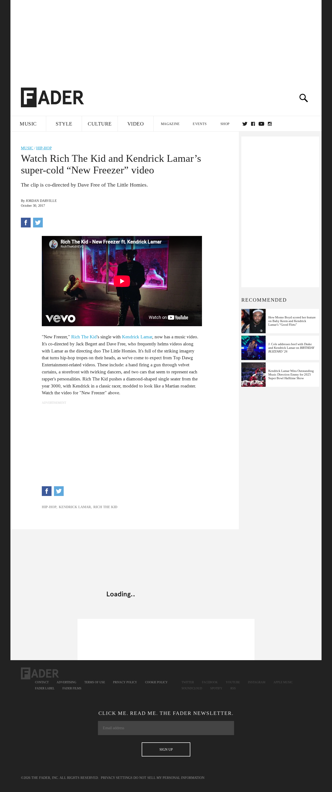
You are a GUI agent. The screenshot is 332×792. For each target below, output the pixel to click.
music (27, 148)
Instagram (256, 682)
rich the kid (105, 507)
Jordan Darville (41, 201)
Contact (42, 682)
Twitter (244, 124)
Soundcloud (192, 688)
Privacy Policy (125, 682)
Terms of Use (94, 682)
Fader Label (44, 688)
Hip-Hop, (49, 507)
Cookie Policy (156, 682)
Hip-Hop (44, 148)
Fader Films (71, 688)
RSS (233, 688)
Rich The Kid (84, 336)
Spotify (216, 688)
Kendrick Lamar (137, 336)
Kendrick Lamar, (75, 507)
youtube (261, 124)
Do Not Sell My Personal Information (168, 778)
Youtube (233, 682)
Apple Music (283, 682)
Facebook (210, 682)
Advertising (66, 682)
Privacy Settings (116, 778)
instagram (270, 124)
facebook (253, 124)
